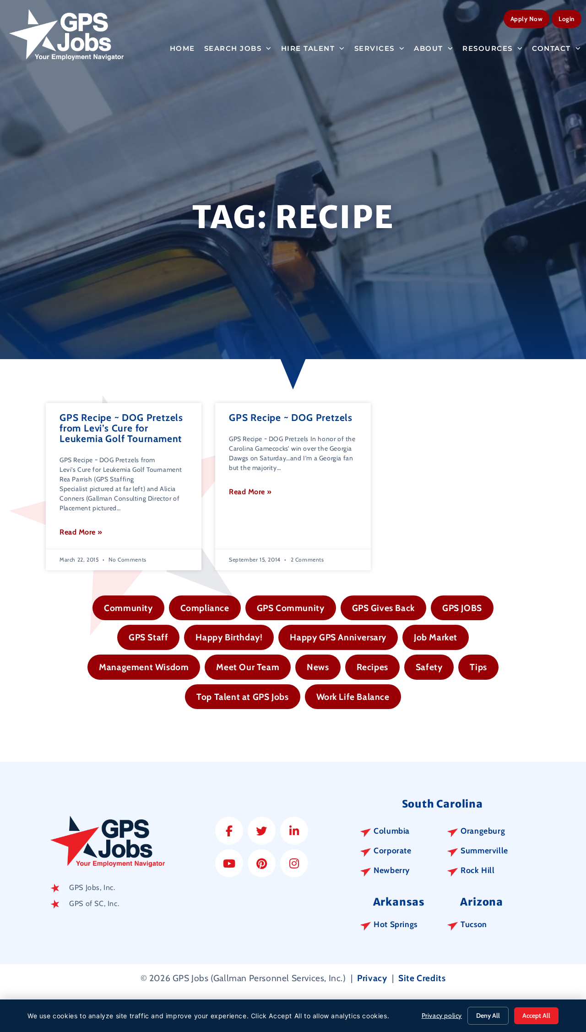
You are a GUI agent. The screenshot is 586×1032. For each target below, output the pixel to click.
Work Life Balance (353, 696)
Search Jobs (233, 48)
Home (182, 48)
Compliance (204, 607)
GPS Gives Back (383, 607)
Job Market (435, 637)
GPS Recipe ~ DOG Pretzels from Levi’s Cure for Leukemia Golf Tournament (121, 428)
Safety (429, 666)
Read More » (81, 532)
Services (374, 48)
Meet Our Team (247, 666)
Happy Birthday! (228, 637)
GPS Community (291, 607)
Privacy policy (442, 1015)
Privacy (372, 977)
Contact (551, 48)
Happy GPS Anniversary (338, 637)
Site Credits (421, 977)
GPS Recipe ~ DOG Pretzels (291, 417)
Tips (478, 666)
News (318, 666)
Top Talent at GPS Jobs (242, 696)
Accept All (536, 1015)
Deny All (488, 1015)
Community (128, 607)
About (428, 48)
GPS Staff (148, 637)
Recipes (372, 666)
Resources (487, 48)
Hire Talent (308, 48)
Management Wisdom (144, 666)
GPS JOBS (462, 607)
